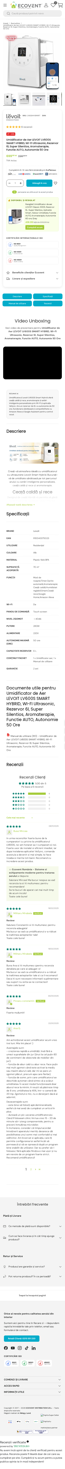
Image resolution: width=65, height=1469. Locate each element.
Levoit (36, 531)
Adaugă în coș (39, 183)
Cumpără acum (35, 227)
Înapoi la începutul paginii (32, 1295)
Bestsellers (15, 23)
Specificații (48, 296)
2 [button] (31, 1169)
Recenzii (48, 303)
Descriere (17, 296)
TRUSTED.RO (21, 1446)
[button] (60, 5)
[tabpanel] (32, 599)
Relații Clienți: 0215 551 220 (21, 1338)
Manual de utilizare (17, 303)
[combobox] (32, 13)
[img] (13, 826)
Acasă (5, 23)
